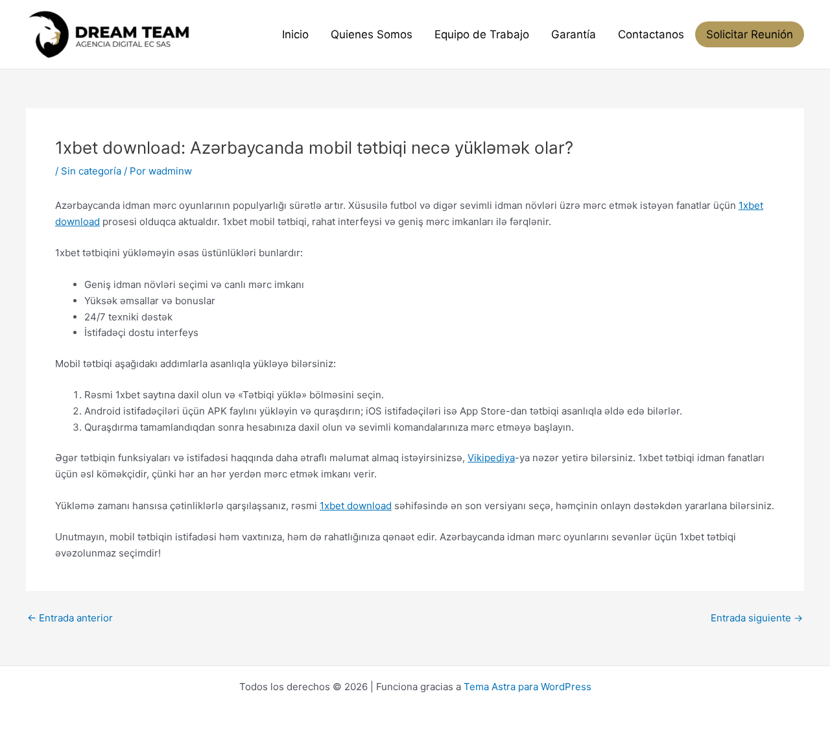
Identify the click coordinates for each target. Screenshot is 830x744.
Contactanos (651, 34)
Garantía (573, 34)
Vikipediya (491, 457)
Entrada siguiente (757, 618)
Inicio (295, 34)
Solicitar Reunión (749, 34)
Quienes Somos (371, 34)
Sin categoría (91, 171)
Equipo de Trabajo (481, 34)
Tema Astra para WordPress (527, 686)
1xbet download (356, 505)
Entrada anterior (70, 618)
